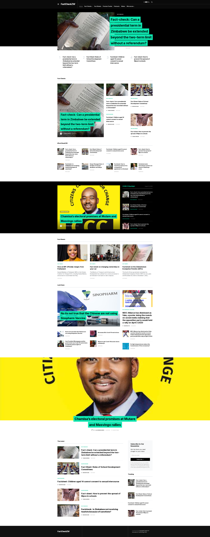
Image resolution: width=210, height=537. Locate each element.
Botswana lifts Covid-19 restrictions (108, 332)
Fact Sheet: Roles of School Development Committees (96, 150)
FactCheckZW (68, 4)
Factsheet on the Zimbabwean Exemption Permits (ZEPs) (134, 268)
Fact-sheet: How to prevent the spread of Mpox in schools (145, 150)
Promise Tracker (64, 211)
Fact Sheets (60, 263)
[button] (58, 4)
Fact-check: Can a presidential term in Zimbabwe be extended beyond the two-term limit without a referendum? (131, 31)
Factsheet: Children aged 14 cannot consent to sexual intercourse (115, 119)
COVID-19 (63, 308)
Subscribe (139, 459)
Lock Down (78, 308)
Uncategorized (134, 98)
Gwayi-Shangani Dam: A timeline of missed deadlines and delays (97, 165)
